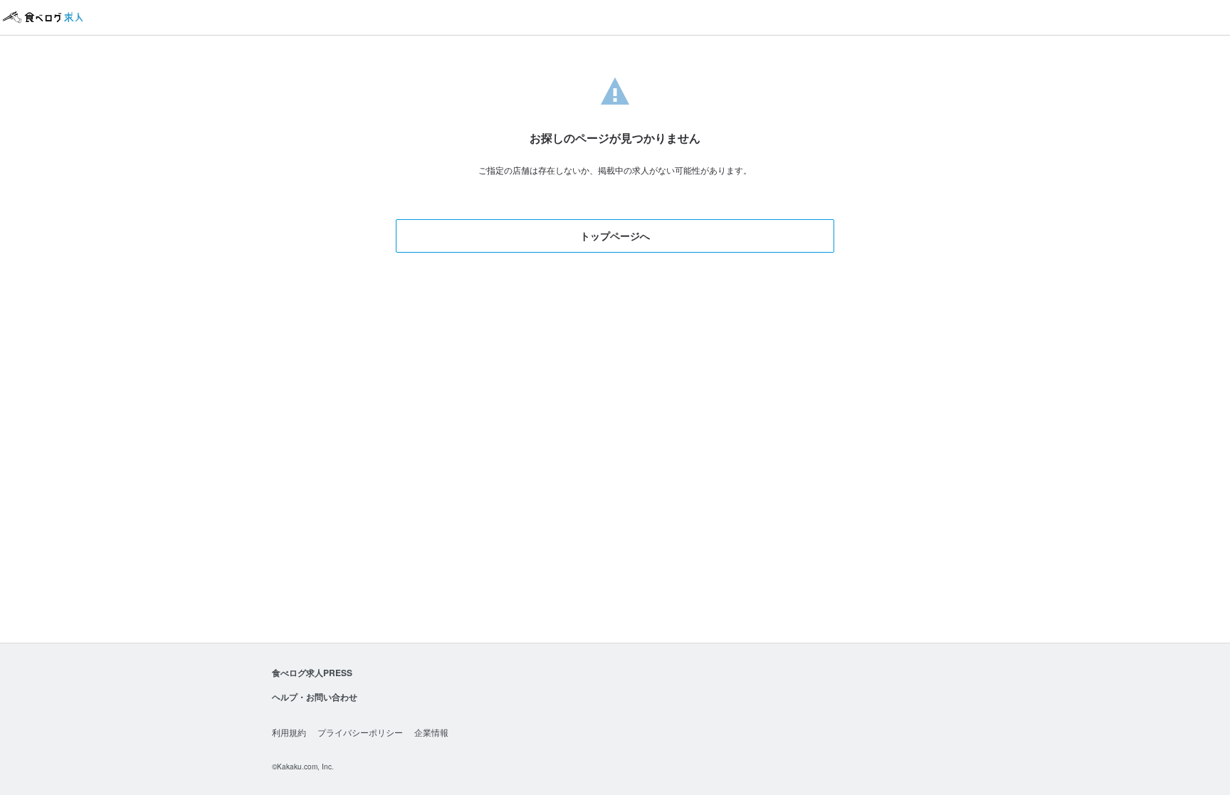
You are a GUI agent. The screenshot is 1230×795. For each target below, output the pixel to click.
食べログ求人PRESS (312, 672)
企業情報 (431, 732)
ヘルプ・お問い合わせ (314, 696)
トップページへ (615, 235)
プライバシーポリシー (360, 732)
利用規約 (289, 732)
